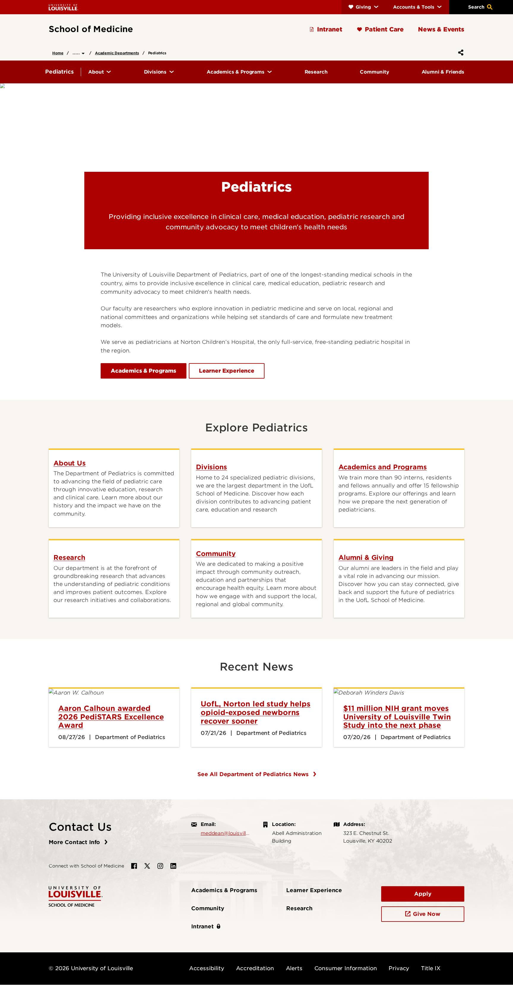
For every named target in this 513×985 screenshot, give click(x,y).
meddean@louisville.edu (226, 833)
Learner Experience (314, 890)
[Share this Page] (459, 52)
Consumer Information (345, 968)
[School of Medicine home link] (76, 896)
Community (207, 908)
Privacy (399, 968)
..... (77, 52)
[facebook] (134, 866)
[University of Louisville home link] (63, 7)
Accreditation (255, 968)
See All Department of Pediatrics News (254, 774)
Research (299, 908)
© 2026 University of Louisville (91, 968)
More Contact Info (75, 842)
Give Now (426, 914)
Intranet (202, 926)
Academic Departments (117, 53)
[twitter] (147, 866)
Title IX (431, 968)
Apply (422, 894)
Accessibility (206, 968)
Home (57, 53)
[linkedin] (173, 866)
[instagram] (160, 866)
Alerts (294, 968)
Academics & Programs (224, 890)
